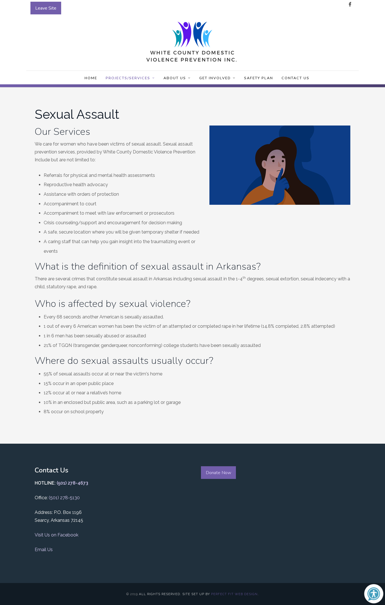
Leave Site (45, 8)
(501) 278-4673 (72, 483)
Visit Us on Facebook (56, 535)
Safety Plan (258, 78)
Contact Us (295, 78)
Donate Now (218, 473)
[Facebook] (350, 4)
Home (91, 78)
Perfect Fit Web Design (234, 594)
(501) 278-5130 (64, 497)
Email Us (44, 549)
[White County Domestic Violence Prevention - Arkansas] (192, 40)
